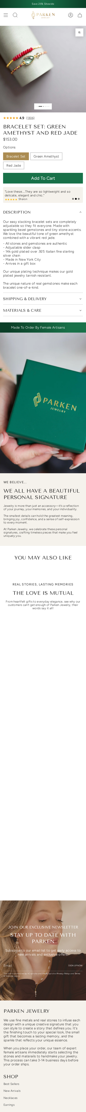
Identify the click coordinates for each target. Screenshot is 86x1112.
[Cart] (79, 15)
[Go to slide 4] (45, 106)
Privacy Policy (63, 973)
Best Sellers (11, 1084)
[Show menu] (5, 15)
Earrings (9, 1104)
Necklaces (10, 1098)
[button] (43, 178)
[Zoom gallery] (79, 32)
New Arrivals (12, 1090)
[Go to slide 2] (40, 106)
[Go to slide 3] (43, 106)
